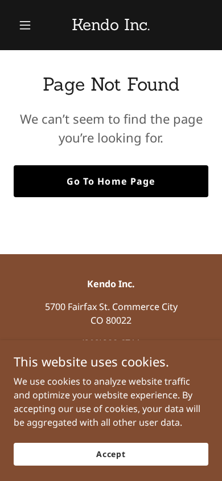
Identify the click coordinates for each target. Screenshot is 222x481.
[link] (111, 27)
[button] (28, 25)
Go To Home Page (111, 181)
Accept (111, 454)
